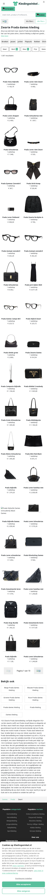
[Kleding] (4, 21)
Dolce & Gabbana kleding (35, 814)
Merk (14, 49)
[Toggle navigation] (3, 3)
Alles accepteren (23, 884)
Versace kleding (35, 831)
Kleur (26, 49)
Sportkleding (11, 831)
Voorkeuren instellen (23, 878)
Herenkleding (12, 817)
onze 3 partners (18, 866)
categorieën (16, 809)
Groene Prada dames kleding (12, 698)
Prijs (35, 49)
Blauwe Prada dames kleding (35, 689)
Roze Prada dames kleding (35, 698)
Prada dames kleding (11, 707)
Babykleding (11, 828)
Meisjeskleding (12, 821)
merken (39, 809)
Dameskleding (12, 814)
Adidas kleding (35, 828)
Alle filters (40, 21)
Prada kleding (35, 707)
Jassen (12, 41)
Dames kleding (11, 715)
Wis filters (29, 21)
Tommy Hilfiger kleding (35, 824)
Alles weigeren (23, 891)
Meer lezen (4, 36)
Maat (5, 49)
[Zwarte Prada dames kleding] (38, 670)
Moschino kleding (35, 821)
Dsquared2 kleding (35, 817)
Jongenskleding (11, 824)
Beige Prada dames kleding (11, 689)
